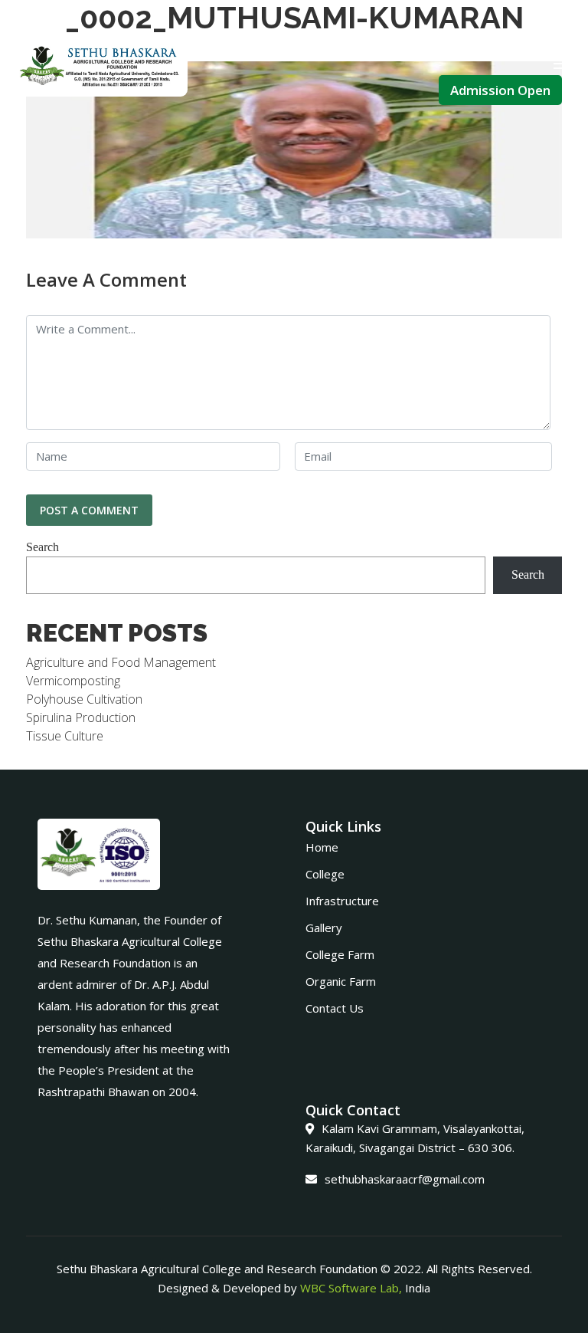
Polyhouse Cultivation (84, 699)
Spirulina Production (81, 717)
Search (42, 546)
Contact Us (334, 1008)
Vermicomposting (73, 680)
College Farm (339, 954)
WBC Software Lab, (351, 1287)
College (325, 874)
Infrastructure (342, 900)
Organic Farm (340, 981)
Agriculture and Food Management (121, 662)
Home (321, 847)
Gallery (323, 927)
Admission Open (500, 90)
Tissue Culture (64, 735)
